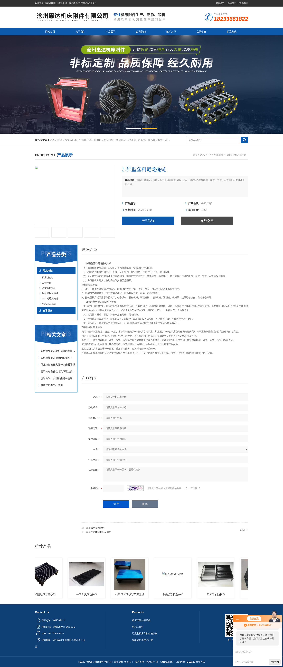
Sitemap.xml (166, 661)
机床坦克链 (48, 277)
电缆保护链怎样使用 (52, 385)
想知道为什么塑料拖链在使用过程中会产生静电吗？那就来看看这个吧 (58, 378)
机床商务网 (152, 661)
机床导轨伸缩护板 (141, 620)
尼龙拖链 (218, 154)
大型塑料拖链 (97, 527)
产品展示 (110, 31)
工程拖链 (46, 282)
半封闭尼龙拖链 (50, 293)
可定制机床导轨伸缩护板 (144, 633)
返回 (242, 529)
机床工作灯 (138, 627)
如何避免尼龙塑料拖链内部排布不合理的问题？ (58, 350)
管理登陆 (200, 661)
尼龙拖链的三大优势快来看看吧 (58, 364)
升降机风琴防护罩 (243, 594)
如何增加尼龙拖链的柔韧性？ (57, 357)
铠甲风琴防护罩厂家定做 (114, 594)
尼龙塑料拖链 (49, 288)
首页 (195, 154)
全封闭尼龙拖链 (50, 298)
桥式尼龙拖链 (49, 303)
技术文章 (171, 31)
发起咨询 (275, 662)
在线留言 (232, 3)
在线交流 (207, 221)
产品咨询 (148, 221)
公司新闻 (141, 31)
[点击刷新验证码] (135, 488)
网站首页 (220, 3)
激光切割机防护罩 (157, 594)
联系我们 (243, 3)
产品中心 (204, 154)
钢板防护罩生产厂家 (142, 640)
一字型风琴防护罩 (71, 594)
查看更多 (48, 310)
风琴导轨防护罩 (200, 594)
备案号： (128, 661)
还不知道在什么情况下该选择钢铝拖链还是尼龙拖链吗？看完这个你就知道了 (58, 371)
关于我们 (80, 31)
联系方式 (231, 31)
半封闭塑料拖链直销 (101, 532)
